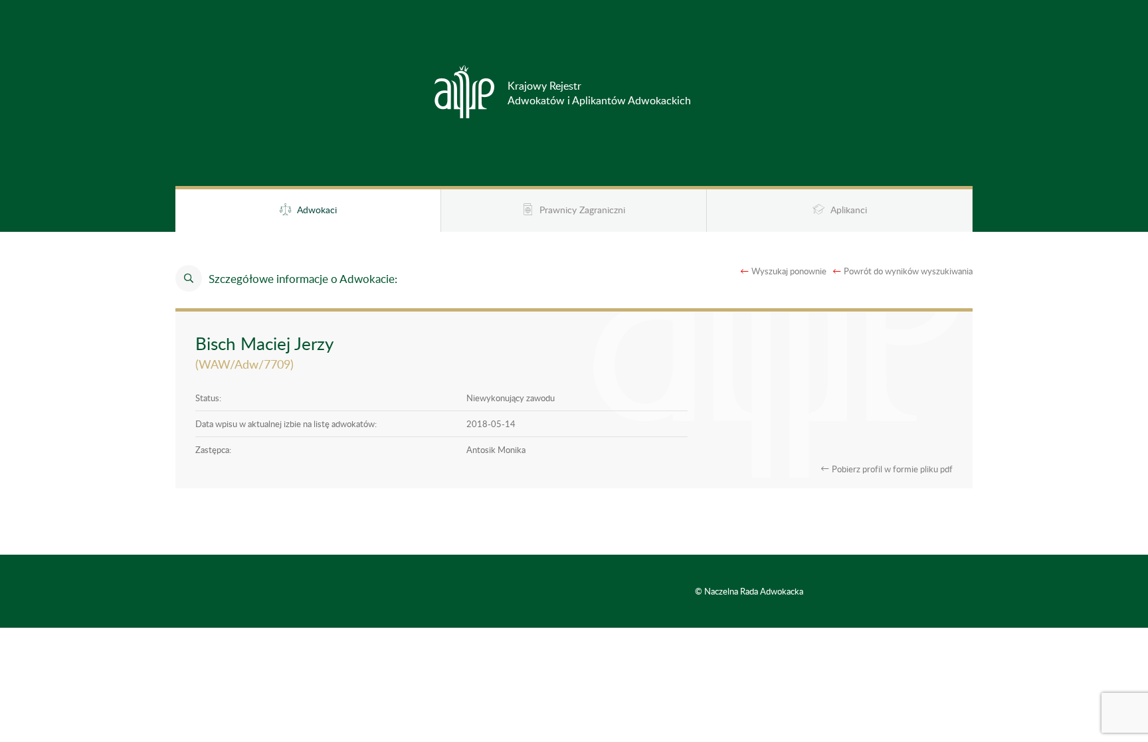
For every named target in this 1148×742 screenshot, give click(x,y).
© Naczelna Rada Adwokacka (749, 591)
